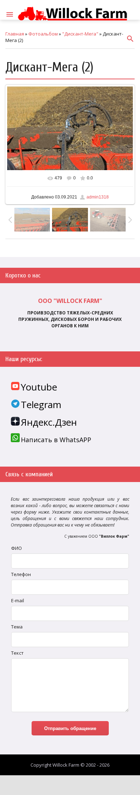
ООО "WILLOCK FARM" (70, 301)
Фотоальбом (43, 34)
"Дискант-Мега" (80, 34)
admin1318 (98, 197)
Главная (14, 34)
